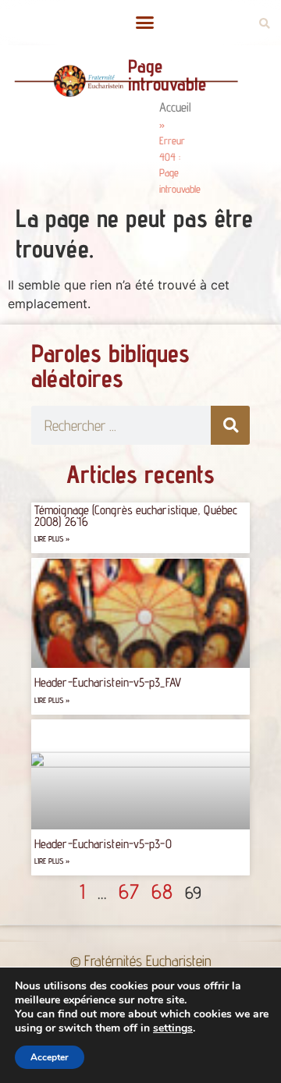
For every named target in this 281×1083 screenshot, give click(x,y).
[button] (144, 22)
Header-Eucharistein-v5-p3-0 (103, 843)
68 (162, 891)
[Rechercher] (230, 425)
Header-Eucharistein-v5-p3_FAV (107, 682)
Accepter (49, 1057)
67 (129, 891)
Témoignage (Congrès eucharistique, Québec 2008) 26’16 (135, 515)
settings (173, 1028)
